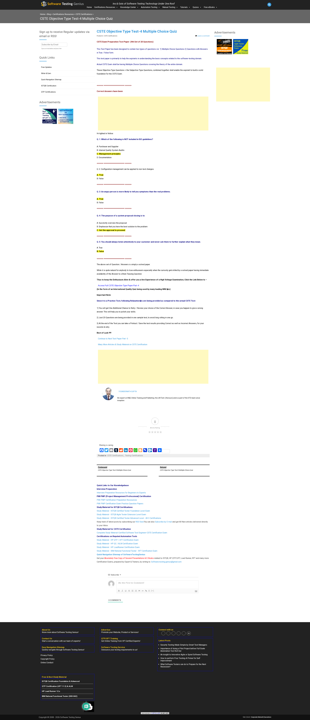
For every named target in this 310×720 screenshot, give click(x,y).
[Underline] (125, 590)
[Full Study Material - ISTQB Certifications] (224, 53)
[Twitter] (168, 633)
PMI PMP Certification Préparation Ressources (117, 500)
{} (149, 590)
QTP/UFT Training (109, 638)
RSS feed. (140, 522)
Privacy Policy (47, 655)
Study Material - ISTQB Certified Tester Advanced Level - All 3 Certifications (129, 518)
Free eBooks (209, 7)
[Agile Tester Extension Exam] (240, 53)
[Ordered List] (132, 590)
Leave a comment (203, 36)
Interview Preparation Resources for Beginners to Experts (121, 493)
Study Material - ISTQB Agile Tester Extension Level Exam (121, 514)
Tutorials (184, 7)
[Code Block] (142, 590)
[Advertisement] (153, 113)
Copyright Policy (47, 659)
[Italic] (122, 590)
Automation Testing (149, 7)
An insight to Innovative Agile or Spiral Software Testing (184, 654)
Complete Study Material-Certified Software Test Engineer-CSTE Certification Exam (132, 533)
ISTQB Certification (48, 86)
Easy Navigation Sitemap (53, 647)
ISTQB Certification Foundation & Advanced (61, 681)
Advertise (105, 630)
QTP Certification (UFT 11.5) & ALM (57, 686)
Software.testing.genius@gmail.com (166, 562)
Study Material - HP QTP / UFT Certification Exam (118, 540)
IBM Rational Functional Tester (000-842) (59, 696)
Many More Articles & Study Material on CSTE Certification (122, 344)
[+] (152, 590)
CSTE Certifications (115, 455)
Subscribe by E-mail (163, 522)
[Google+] (173, 633)
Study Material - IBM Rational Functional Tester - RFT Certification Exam (127, 551)
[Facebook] (163, 633)
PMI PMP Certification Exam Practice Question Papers (120, 503)
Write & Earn (46, 73)
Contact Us (47, 638)
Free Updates (46, 67)
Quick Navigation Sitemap (51, 79)
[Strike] (129, 590)
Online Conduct (47, 662)
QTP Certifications (48, 92)
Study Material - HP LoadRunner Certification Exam (118, 547)
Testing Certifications (134, 455)
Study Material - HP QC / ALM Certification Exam (117, 543)
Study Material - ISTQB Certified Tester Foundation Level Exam (123, 511)
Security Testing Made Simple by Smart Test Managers (183, 645)
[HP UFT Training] (49, 123)
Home (89, 7)
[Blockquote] (139, 590)
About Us (46, 630)
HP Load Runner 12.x (51, 691)
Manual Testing (168, 7)
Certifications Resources (104, 7)
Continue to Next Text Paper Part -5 (113, 339)
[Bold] (119, 590)
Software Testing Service (113, 647)
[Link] (146, 590)
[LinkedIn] (179, 633)
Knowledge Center (128, 7)
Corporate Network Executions (261, 717)
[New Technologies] (65, 123)
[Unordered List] (136, 590)
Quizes (196, 7)
